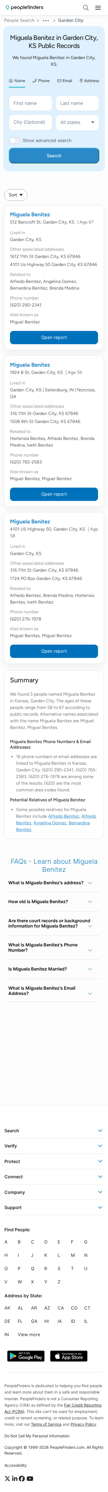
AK (7, 1308)
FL (20, 1321)
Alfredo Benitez (63, 816)
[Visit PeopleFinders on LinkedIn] (15, 1479)
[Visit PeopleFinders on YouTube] (30, 1479)
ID (73, 1321)
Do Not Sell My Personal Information (37, 1435)
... (46, 19)
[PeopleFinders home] (24, 7)
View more (29, 1334)
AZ (47, 1308)
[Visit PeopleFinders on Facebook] (23, 1479)
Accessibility (15, 1465)
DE (7, 1321)
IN (6, 1334)
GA (34, 1321)
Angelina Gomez (50, 822)
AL (20, 1308)
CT (87, 1308)
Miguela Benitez (30, 214)
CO (74, 1308)
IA (60, 1321)
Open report (54, 337)
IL (86, 1321)
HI (46, 1321)
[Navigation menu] (98, 7)
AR (34, 1308)
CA (61, 1308)
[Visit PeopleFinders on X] (8, 1479)
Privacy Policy (83, 1424)
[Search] (85, 7)
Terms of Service (46, 1424)
